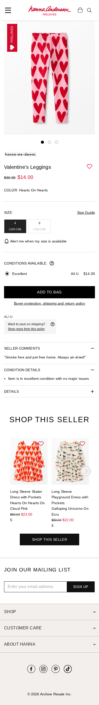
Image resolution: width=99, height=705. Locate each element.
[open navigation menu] (8, 10)
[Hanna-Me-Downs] (49, 10)
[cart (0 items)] (80, 9)
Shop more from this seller (26, 329)
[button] (90, 167)
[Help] (52, 327)
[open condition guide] (51, 264)
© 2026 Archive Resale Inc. (49, 694)
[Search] (89, 10)
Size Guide (86, 212)
